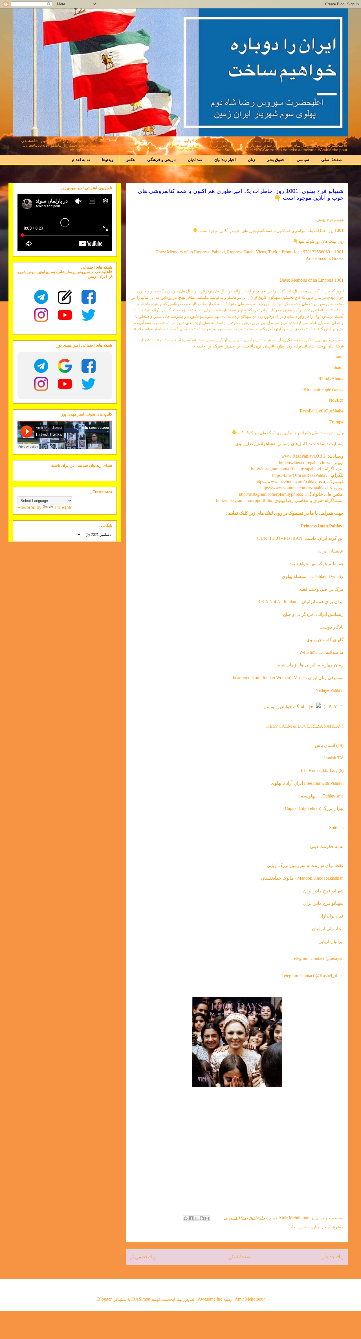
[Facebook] (88, 296)
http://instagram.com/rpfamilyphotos (271, 494)
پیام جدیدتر (333, 1256)
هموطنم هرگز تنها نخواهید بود (317, 563)
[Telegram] (41, 296)
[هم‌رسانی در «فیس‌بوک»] (191, 1218)
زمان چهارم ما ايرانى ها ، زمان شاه (311, 664)
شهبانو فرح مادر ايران (323, 903)
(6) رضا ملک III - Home (322, 770)
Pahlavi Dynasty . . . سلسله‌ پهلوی (313, 576)
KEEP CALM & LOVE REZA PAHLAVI (305, 726)
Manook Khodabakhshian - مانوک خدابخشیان (302, 878)
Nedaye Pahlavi (329, 690)
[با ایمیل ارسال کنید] (207, 1218)
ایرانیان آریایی (331, 941)
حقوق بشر (276, 159)
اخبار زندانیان (225, 159)
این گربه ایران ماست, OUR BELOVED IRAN (300, 538)
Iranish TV (334, 757)
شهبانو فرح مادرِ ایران (323, 890)
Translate (63, 507)
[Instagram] (41, 315)
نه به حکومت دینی (326, 846)
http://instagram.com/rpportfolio (244, 500)
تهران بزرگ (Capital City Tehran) (313, 808)
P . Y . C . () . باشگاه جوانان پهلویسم (304, 706)
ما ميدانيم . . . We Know (321, 652)
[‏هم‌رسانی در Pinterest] (185, 1218)
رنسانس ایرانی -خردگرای (321, 614)
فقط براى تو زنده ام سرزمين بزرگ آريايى (305, 865)
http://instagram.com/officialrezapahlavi (286, 468)
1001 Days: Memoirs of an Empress (311, 280)
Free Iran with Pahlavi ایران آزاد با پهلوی (307, 783)
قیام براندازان (331, 916)
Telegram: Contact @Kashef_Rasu (312, 975)
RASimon (141, 1299)
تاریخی (326, 1226)
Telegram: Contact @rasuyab (318, 958)
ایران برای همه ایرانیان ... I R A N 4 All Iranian (301, 601)
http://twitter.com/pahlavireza (304, 462)
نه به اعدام (81, 159)
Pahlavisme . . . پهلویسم (322, 796)
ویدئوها (107, 159)
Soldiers (336, 827)
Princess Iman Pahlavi (322, 525)
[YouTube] (64, 315)
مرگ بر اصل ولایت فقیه (321, 589)
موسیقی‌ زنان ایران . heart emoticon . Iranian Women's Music (288, 677)
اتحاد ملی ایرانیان (328, 928)
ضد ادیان (195, 159)
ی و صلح (291, 614)
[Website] (64, 296)
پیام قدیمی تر (142, 1256)
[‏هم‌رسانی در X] (196, 1218)
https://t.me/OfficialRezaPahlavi (300, 475)
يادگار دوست (332, 627)
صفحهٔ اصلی (331, 159)
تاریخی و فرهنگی (161, 159)
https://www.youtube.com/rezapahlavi (294, 487)
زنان (251, 159)
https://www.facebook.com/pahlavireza (290, 481)
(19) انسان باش (329, 745)
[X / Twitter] (88, 315)
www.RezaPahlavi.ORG (303, 456)
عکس (130, 159)
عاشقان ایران (331, 551)
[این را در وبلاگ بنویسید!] (201, 1218)
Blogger (104, 1299)
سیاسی (303, 159)
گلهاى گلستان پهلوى (325, 639)
